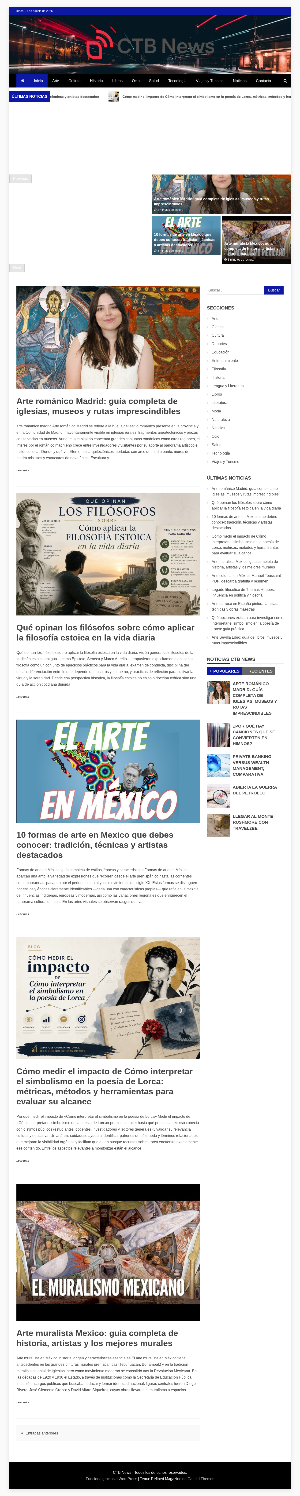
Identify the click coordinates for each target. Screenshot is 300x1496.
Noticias (240, 81)
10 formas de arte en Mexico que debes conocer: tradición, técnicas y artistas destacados (184, 240)
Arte (55, 81)
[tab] (224, 671)
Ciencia (218, 327)
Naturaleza (221, 420)
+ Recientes (259, 671)
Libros (117, 81)
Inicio (38, 81)
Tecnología (177, 81)
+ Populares (225, 671)
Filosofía (219, 369)
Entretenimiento (225, 361)
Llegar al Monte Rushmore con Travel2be (253, 822)
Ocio (136, 81)
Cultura (74, 81)
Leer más (22, 470)
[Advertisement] (150, 138)
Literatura (219, 403)
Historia (96, 81)
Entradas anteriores (42, 1433)
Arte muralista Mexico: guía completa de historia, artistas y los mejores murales (254, 248)
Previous (20, 179)
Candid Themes (201, 1479)
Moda (216, 411)
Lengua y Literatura (228, 386)
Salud (154, 81)
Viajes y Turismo (210, 81)
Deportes (219, 344)
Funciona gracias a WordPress (112, 1479)
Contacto (263, 81)
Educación (220, 352)
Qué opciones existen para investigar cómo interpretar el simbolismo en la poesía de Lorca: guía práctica (247, 623)
